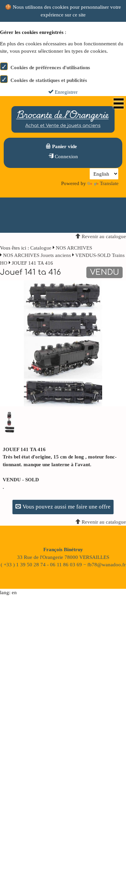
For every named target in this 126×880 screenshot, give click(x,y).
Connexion (65, 156)
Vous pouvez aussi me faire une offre (66, 506)
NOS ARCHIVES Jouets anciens (37, 255)
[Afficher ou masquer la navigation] (119, 103)
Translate (109, 183)
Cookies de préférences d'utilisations (50, 67)
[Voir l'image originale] (63, 343)
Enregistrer (65, 92)
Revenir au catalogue (103, 236)
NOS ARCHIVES (74, 248)
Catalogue (40, 248)
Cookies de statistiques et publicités (48, 80)
